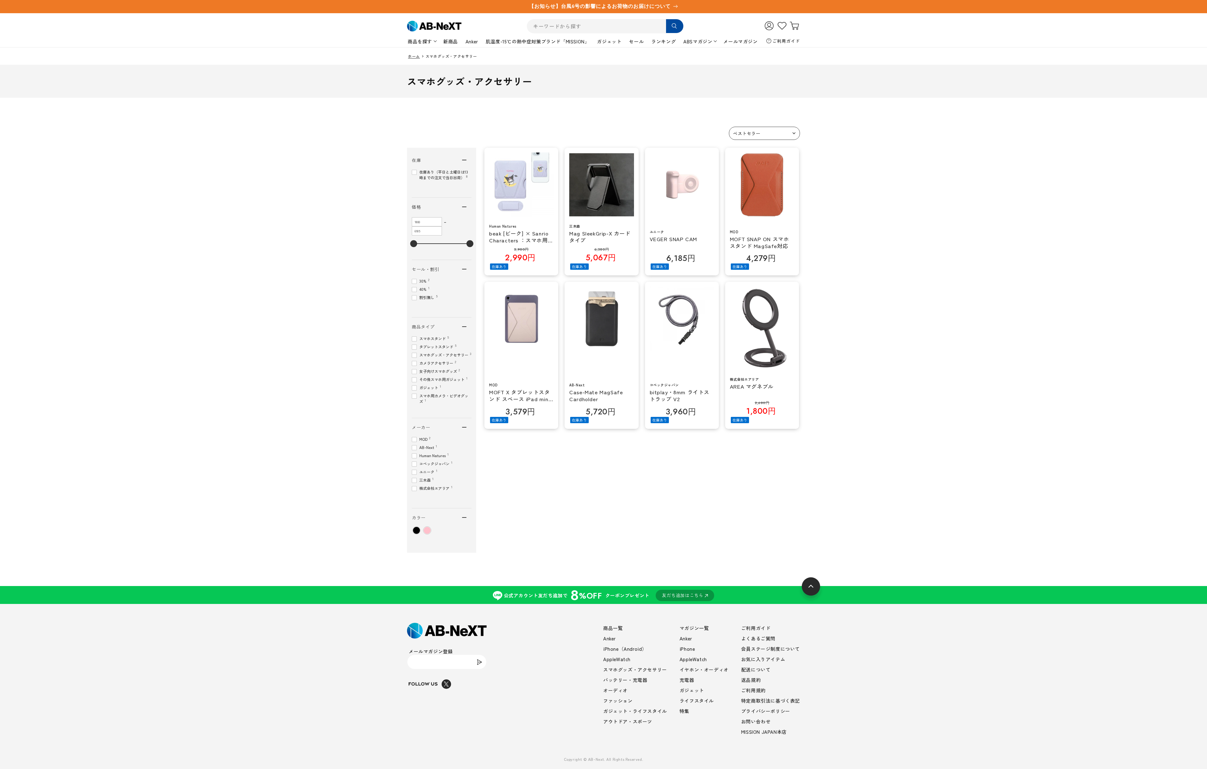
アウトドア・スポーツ (627, 721)
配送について (756, 669)
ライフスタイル (697, 700)
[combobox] (605, 26)
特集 (684, 711)
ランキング (663, 41)
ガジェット (609, 41)
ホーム (414, 56)
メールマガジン (740, 41)
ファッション (618, 700)
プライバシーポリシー (765, 711)
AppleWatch (617, 659)
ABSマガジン (697, 41)
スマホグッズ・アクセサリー (635, 669)
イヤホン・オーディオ (704, 669)
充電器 (687, 680)
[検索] (674, 26)
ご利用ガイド (786, 41)
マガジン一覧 (694, 628)
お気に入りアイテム (763, 659)
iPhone (687, 648)
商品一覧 (613, 628)
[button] (764, 133)
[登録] (479, 662)
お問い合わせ (756, 721)
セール (636, 41)
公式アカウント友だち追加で (603, 595)
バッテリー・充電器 (625, 680)
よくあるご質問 (758, 638)
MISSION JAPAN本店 (764, 731)
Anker (472, 41)
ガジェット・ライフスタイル (635, 711)
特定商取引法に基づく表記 (770, 700)
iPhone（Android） (625, 648)
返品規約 (751, 680)
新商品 (450, 41)
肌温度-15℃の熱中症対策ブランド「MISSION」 (538, 41)
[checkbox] (416, 530)
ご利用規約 (753, 690)
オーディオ (615, 690)
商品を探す (420, 41)
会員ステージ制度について (770, 648)
